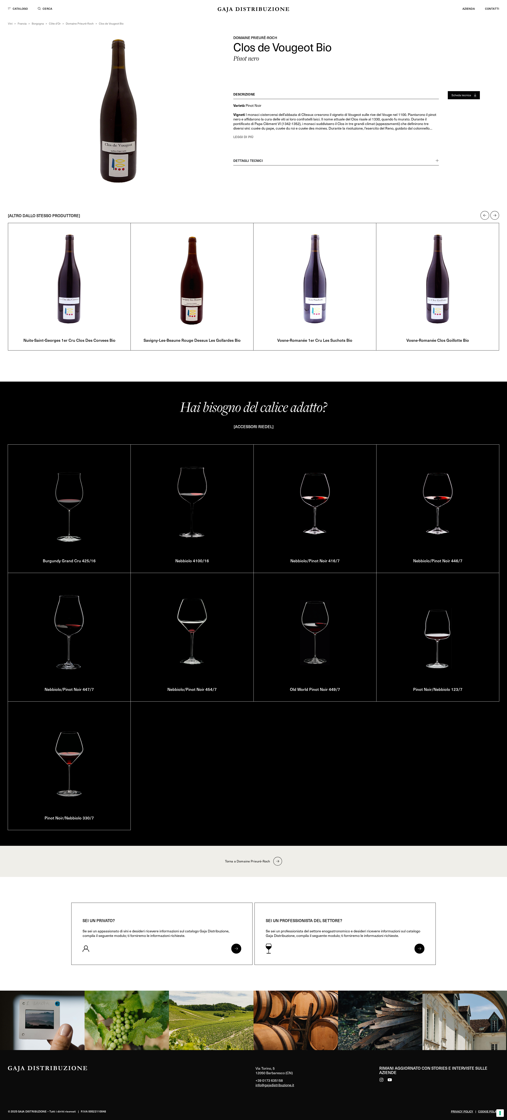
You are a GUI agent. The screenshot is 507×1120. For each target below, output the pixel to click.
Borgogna (38, 23)
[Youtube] (390, 1080)
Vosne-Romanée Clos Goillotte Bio (315, 340)
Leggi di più (243, 137)
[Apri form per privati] (236, 949)
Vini (10, 23)
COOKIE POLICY (488, 1111)
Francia (22, 23)
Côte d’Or (55, 23)
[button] (484, 215)
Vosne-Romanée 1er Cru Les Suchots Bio (192, 340)
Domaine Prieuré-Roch (80, 23)
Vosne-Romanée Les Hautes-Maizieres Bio (437, 340)
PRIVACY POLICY (462, 1111)
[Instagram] (381, 1080)
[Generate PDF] (464, 95)
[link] (42, 1020)
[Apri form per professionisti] (419, 949)
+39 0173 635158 (269, 1080)
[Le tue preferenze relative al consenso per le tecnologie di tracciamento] (500, 1113)
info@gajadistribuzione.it (274, 1084)
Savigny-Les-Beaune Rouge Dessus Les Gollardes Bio (69, 340)
